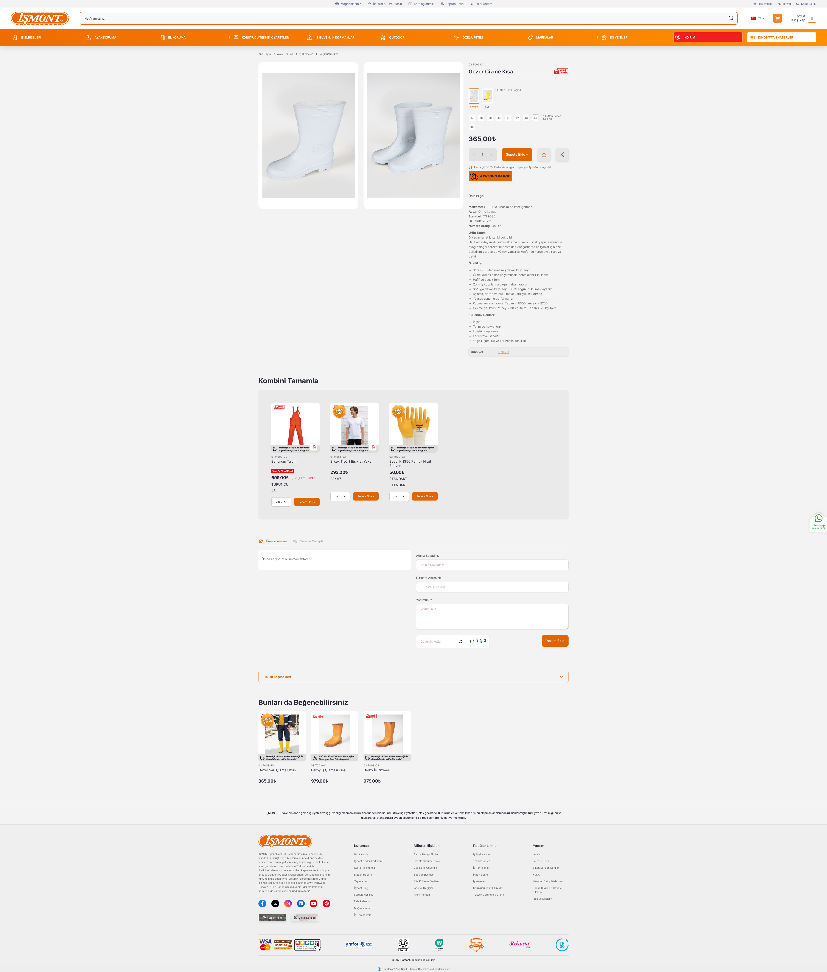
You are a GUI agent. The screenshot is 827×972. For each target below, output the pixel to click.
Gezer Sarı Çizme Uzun (277, 770)
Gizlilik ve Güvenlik (425, 867)
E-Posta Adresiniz (428, 578)
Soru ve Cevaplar (312, 541)
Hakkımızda (765, 3)
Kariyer (786, 3)
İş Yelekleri (479, 881)
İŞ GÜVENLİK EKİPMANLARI (335, 37)
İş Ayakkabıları (482, 854)
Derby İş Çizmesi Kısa (328, 770)
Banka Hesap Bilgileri (426, 854)
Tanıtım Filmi (274, 917)
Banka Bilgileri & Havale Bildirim (547, 890)
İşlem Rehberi (422, 894)
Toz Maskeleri (481, 861)
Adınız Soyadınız (428, 555)
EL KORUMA (177, 37)
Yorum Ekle (555, 641)
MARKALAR (544, 37)
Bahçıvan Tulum (284, 461)
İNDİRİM (689, 37)
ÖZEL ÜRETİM (473, 37)
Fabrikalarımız (362, 901)
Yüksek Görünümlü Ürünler (489, 894)
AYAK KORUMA (105, 37)
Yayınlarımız (361, 881)
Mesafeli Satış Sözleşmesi (548, 881)
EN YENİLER (618, 37)
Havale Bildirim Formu (427, 861)
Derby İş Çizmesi (377, 770)
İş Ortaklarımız (362, 914)
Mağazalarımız (351, 4)
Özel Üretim (484, 4)
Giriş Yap (798, 20)
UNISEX (503, 352)
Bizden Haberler (363, 874)
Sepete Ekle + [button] (517, 154)
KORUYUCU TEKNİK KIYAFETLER (265, 37)
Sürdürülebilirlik (363, 894)
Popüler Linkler (485, 845)
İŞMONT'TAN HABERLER (775, 37)
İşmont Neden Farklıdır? (368, 861)
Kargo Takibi (808, 3)
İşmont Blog (361, 888)
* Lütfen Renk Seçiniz (508, 89)
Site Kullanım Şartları (426, 881)
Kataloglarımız (424, 4)
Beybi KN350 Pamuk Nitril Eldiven (410, 463)
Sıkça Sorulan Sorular (546, 867)
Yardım (538, 845)
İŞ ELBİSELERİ (31, 37)
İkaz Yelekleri (481, 874)
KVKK (536, 874)
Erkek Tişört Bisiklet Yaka (351, 461)
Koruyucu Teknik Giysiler (488, 888)
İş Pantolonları (481, 867)
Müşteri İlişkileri (427, 845)
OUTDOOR (396, 37)
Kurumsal (362, 845)
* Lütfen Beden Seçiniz (552, 117)
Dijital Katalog (307, 917)
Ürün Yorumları (276, 541)
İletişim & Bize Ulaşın (387, 4)
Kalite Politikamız (364, 867)
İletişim (537, 854)
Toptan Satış (454, 4)
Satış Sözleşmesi (424, 874)
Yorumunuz (424, 600)
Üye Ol (801, 16)
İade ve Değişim (423, 888)
